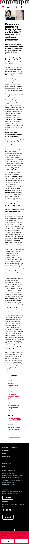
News (4, 460)
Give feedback (6, 450)
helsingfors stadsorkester (9, 0)
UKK (3, 466)
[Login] (16, 9)
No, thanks (21, 541)
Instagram (7, 510)
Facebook (3, 510)
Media (4, 453)
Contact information (8, 470)
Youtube (10, 510)
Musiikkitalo (6, 457)
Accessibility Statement (9, 447)
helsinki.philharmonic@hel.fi (9, 484)
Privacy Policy (6, 463)
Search (21, 7)
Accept (7, 541)
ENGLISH (9, 7)
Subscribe (8, 498)
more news (16, 436)
